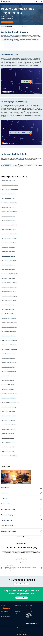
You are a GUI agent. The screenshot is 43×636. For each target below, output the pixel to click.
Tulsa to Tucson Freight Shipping (8, 193)
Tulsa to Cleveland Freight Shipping (9, 407)
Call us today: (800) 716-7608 (21, 3)
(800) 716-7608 (29, 608)
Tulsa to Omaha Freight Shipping (8, 269)
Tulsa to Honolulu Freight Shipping (8, 358)
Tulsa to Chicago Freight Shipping (8, 411)
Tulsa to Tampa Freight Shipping (8, 198)
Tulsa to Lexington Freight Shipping (9, 331)
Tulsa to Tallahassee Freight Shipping (9, 202)
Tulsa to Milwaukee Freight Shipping (9, 300)
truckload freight (11, 36)
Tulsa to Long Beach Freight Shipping (9, 327)
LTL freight (6, 36)
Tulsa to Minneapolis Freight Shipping (9, 296)
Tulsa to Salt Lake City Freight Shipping (9, 238)
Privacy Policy (18, 634)
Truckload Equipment (7, 525)
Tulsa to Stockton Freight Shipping (8, 207)
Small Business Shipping (8, 509)
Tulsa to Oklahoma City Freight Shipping (10, 273)
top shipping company (7, 40)
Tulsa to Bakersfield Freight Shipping (9, 429)
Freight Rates (5, 493)
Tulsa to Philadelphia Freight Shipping (9, 260)
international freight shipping (25, 159)
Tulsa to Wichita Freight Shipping (8, 180)
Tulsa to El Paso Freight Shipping (8, 375)
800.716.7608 (35, 165)
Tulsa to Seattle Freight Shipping (8, 216)
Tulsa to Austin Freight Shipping (8, 433)
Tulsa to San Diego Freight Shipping (9, 229)
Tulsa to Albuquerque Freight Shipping (9, 455)
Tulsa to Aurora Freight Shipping (8, 438)
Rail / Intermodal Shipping (8, 531)
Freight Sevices (5, 487)
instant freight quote (7, 164)
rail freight (19, 36)
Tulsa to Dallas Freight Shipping (8, 389)
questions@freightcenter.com (31, 623)
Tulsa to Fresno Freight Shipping (8, 367)
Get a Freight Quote (21, 536)
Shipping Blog (17, 611)
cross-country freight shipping (11, 159)
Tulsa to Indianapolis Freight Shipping (9, 349)
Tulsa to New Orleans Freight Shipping (9, 287)
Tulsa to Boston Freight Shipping (8, 420)
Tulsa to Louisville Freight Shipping (9, 318)
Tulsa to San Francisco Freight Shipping (10, 225)
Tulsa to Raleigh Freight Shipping (8, 247)
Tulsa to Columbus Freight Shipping (9, 398)
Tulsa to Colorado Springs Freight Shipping (10, 402)
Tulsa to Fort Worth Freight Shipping (9, 371)
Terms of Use (25, 634)
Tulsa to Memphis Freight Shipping (8, 313)
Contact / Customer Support (6, 616)
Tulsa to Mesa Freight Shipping (8, 309)
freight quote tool (26, 165)
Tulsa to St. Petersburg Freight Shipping (9, 211)
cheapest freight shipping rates (8, 165)
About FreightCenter (4, 611)
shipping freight (29, 35)
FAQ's (16, 613)
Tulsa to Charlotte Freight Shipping (8, 415)
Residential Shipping (7, 515)
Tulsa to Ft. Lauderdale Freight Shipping (10, 362)
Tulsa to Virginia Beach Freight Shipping (10, 189)
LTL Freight (4, 498)
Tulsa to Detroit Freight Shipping (8, 380)
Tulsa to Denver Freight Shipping (8, 384)
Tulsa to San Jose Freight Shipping (9, 220)
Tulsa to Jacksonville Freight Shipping (9, 344)
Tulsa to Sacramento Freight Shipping (9, 242)
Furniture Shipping (6, 520)
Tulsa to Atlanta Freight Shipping (8, 442)
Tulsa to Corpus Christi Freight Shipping (9, 393)
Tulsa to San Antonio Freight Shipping (9, 233)
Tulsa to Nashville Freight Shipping (9, 291)
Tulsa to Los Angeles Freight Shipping (9, 322)
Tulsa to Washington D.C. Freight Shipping (10, 185)
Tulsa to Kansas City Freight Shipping (9, 340)
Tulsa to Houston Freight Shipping (8, 353)
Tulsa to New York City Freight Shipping (9, 282)
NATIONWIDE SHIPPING (7, 26)
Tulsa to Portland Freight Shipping (8, 251)
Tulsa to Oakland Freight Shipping (8, 278)
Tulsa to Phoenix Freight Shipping (8, 256)
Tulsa (16, 158)
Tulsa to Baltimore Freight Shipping (9, 424)
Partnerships (3, 614)
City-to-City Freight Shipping (21, 583)
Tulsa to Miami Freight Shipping (8, 304)
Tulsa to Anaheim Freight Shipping (8, 451)
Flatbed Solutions (6, 504)
